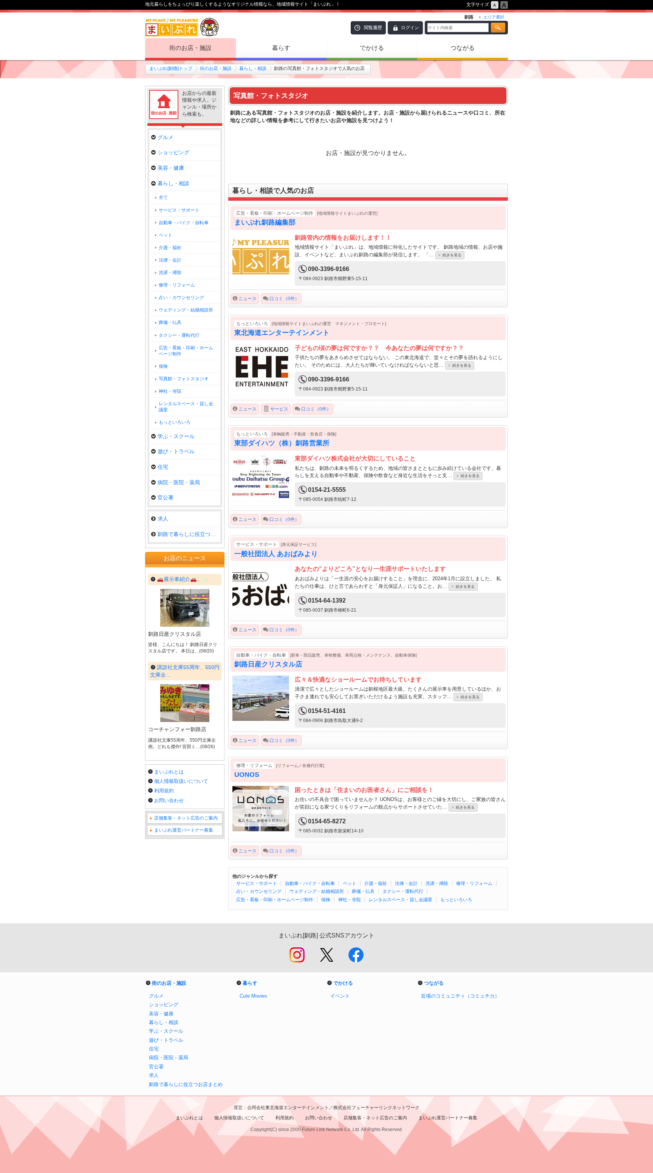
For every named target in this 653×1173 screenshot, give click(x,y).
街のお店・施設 (190, 48)
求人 (163, 519)
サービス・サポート (256, 883)
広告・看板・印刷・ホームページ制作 (274, 899)
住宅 (163, 467)
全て (163, 197)
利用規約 (164, 790)
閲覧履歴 (373, 27)
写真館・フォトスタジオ (184, 379)
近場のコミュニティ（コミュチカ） (460, 996)
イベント (340, 996)
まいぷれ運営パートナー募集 (183, 830)
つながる (462, 48)
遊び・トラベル (176, 451)
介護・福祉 (375, 883)
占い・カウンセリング (259, 891)
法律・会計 (406, 883)
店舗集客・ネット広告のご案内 (186, 818)
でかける (372, 48)
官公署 (165, 497)
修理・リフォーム (474, 883)
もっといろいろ (456, 899)
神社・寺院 (349, 899)
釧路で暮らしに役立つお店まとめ (189, 534)
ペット (349, 883)
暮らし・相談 (252, 68)
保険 (325, 899)
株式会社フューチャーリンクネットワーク (376, 1107)
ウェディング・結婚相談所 (316, 891)
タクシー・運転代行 (402, 891)
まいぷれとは (169, 772)
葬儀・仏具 (363, 891)
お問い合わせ (169, 800)
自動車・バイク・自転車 (310, 883)
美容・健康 (171, 168)
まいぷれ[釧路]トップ (170, 68)
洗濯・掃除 (437, 883)
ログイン (410, 27)
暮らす (281, 48)
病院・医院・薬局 (179, 482)
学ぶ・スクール (176, 436)
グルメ (165, 137)
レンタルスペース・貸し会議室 (400, 899)
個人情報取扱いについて (181, 781)
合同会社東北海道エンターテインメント (288, 1107)
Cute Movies (253, 996)
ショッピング (173, 152)
